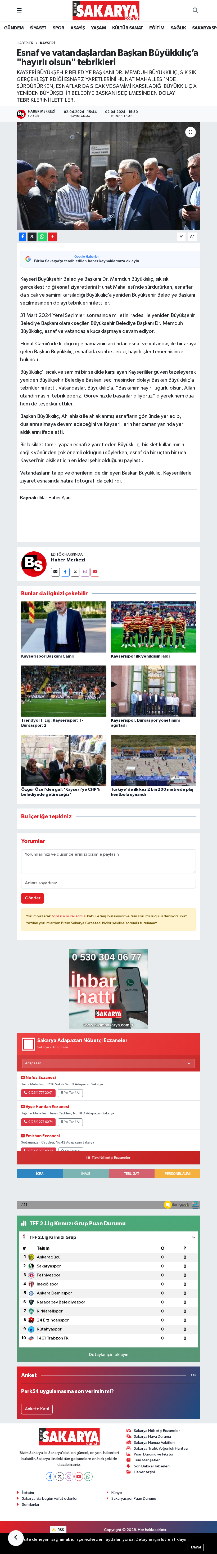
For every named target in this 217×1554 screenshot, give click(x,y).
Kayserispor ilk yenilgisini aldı (140, 656)
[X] (59, 1476)
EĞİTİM (156, 28)
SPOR (58, 28)
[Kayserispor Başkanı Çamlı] (63, 627)
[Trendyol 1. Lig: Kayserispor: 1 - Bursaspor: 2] (63, 691)
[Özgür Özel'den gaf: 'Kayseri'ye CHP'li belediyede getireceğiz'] (63, 760)
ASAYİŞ (77, 28)
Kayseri (47, 43)
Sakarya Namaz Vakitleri (154, 1443)
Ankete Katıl (37, 1409)
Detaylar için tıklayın (108, 1354)
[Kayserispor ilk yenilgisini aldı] (153, 627)
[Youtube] (95, 572)
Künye (116, 1493)
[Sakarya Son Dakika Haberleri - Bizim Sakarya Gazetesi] (106, 10)
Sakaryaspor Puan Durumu (133, 1499)
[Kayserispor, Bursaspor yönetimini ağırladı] (153, 691)
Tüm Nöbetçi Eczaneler (111, 1158)
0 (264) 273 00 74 (40, 1122)
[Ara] (195, 10)
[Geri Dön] (16, 1538)
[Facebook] (65, 572)
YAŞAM (98, 28)
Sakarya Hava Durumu (152, 1437)
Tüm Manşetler (147, 1460)
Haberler (25, 43)
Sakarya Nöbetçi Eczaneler (157, 1431)
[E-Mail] (55, 572)
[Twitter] (75, 572)
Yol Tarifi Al (72, 1093)
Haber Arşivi (144, 1472)
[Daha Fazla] (52, 237)
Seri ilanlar (30, 1505)
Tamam (196, 1547)
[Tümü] (193, 1375)
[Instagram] (85, 572)
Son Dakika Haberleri (152, 1466)
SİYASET (38, 28)
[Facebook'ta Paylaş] (22, 237)
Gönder (32, 898)
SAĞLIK (178, 28)
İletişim (28, 1493)
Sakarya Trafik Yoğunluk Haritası (161, 1448)
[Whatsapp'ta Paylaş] (42, 237)
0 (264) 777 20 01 (40, 1093)
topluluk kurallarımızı (69, 916)
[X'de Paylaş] (32, 237)
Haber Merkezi (68, 560)
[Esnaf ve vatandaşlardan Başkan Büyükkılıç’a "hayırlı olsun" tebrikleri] (109, 176)
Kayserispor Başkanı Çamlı (47, 656)
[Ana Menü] (19, 10)
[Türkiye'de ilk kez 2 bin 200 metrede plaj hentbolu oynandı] (153, 760)
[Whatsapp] (88, 1476)
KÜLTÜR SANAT (127, 28)
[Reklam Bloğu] (108, 988)
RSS (60, 1530)
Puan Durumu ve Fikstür (154, 1454)
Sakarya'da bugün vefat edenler (50, 1499)
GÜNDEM (14, 28)
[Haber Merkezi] (34, 564)
